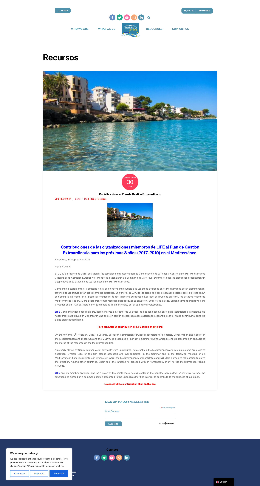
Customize (19, 473)
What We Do (106, 28)
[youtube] (127, 17)
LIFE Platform (63, 199)
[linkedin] (141, 17)
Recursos (102, 198)
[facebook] (112, 17)
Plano (93, 198)
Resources (154, 28)
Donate (188, 10)
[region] (39, 464)
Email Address (112, 411)
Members (204, 10)
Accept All (59, 473)
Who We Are (79, 28)
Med (86, 198)
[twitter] (120, 17)
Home (64, 10)
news (77, 198)
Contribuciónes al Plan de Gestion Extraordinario (130, 194)
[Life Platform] (130, 30)
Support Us (180, 28)
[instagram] (134, 17)
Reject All (39, 473)
